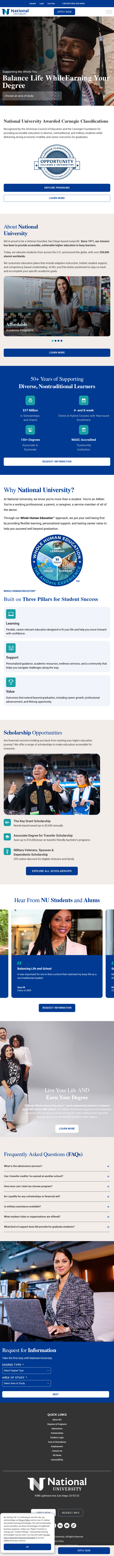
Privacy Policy (57, 1541)
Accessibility (57, 1459)
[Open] (109, 12)
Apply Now (64, 11)
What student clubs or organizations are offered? (32, 1216)
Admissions (57, 1428)
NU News (57, 1455)
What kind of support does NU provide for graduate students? (39, 1226)
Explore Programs (57, 187)
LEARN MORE (67, 1128)
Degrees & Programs (57, 1424)
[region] (27, 1533)
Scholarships (57, 1433)
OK (27, 1547)
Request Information (57, 461)
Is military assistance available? (22, 1206)
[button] (52, 341)
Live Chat (51, 4)
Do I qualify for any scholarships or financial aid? (32, 1196)
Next (56, 1394)
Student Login (57, 1437)
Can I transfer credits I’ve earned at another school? (33, 1176)
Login (41, 4)
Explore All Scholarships (52, 871)
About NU (57, 1419)
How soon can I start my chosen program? (28, 1186)
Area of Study (14, 1377)
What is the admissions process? (23, 1166)
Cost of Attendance (57, 1442)
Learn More (57, 352)
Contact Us (57, 1451)
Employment (57, 1446)
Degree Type (13, 1364)
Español (33, 4)
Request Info (70, 1512)
